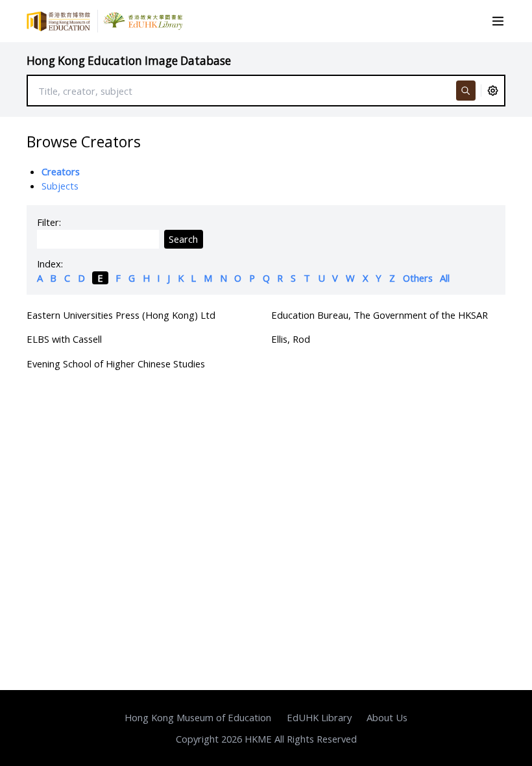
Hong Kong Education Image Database (129, 60)
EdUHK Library (319, 717)
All (445, 277)
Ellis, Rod (290, 338)
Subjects (60, 185)
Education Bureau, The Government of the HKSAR (379, 314)
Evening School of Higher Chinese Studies (116, 363)
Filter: (49, 222)
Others (418, 277)
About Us (387, 717)
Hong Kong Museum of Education (198, 717)
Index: (50, 263)
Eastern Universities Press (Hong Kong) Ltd (121, 314)
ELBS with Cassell (64, 338)
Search (183, 238)
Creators (61, 171)
